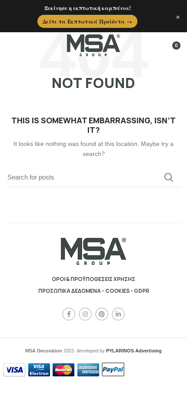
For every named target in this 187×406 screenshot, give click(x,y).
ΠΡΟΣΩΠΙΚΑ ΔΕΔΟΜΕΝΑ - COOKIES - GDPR (93, 290)
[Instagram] (85, 314)
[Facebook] (68, 314)
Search (169, 177)
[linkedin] (118, 314)
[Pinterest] (101, 314)
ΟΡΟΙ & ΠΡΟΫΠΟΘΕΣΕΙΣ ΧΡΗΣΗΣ (93, 279)
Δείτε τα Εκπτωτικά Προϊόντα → (87, 21)
